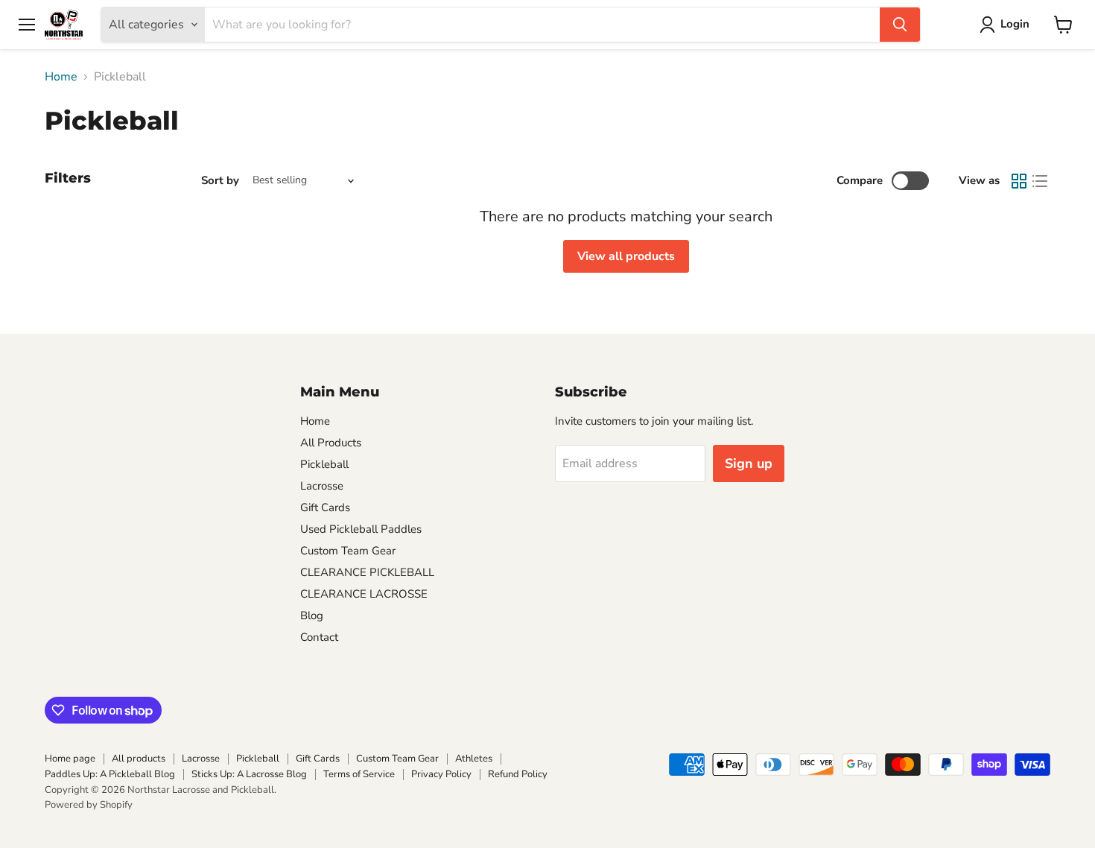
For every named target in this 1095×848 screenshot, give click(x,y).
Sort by (220, 180)
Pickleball (324, 464)
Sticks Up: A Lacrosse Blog (249, 774)
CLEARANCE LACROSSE (364, 593)
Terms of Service (359, 774)
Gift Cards (325, 507)
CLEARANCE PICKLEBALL (367, 572)
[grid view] (1019, 181)
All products (138, 758)
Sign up (748, 463)
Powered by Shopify (89, 804)
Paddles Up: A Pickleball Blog (110, 774)
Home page (70, 758)
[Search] (900, 24)
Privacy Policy (441, 774)
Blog (311, 615)
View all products (626, 256)
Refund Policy (518, 774)
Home (61, 76)
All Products (330, 442)
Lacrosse (321, 485)
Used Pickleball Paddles (361, 529)
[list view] (1039, 181)
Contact (319, 637)
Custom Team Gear (348, 550)
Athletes (473, 758)
